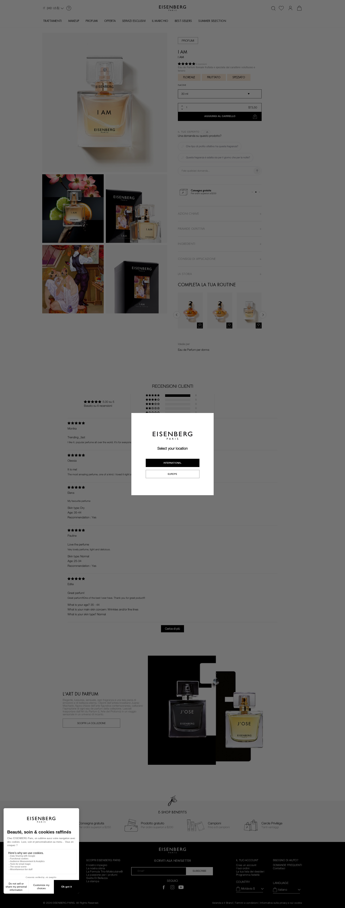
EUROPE (172, 474)
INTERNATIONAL (172, 463)
